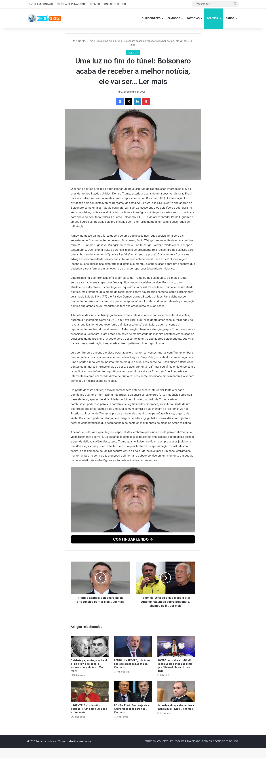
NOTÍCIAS (193, 18)
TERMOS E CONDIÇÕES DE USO (108, 4)
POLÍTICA (213, 18)
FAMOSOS (174, 18)
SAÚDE (230, 18)
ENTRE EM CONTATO (41, 4)
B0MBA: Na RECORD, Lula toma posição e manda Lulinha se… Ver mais (132, 735)
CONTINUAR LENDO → (133, 611)
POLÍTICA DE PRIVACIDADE (71, 4)
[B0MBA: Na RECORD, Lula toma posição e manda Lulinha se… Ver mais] (133, 717)
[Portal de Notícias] (44, 18)
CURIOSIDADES (151, 18)
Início (78, 42)
